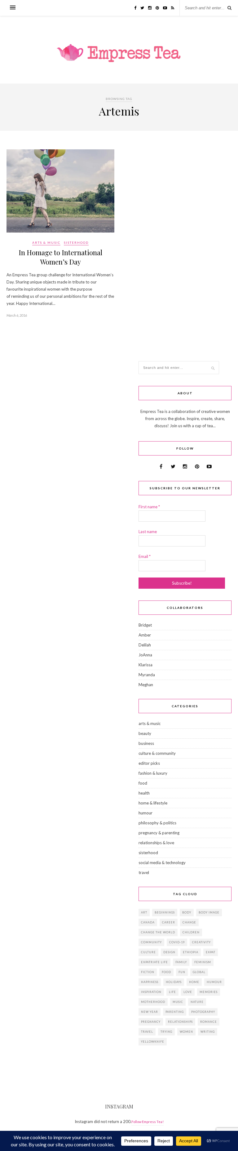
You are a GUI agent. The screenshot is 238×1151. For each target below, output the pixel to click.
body (186, 912)
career (168, 922)
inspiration (151, 992)
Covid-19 (177, 942)
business (146, 743)
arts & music (46, 242)
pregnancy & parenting (159, 832)
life (172, 992)
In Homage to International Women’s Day (60, 257)
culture (148, 952)
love (187, 992)
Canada (148, 922)
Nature (197, 1002)
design (169, 952)
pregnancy (151, 1021)
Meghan (146, 684)
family (181, 962)
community (151, 942)
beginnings (165, 912)
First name (149, 506)
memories (209, 992)
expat (210, 952)
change (189, 922)
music (178, 1002)
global (199, 972)
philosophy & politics (157, 822)
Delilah (145, 644)
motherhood (153, 1002)
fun (181, 972)
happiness (149, 982)
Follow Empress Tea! (147, 1122)
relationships (180, 1021)
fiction (147, 972)
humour (145, 812)
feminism (202, 962)
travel (144, 872)
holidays (174, 982)
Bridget (145, 625)
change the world (158, 932)
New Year (149, 1011)
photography (203, 1011)
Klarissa (145, 664)
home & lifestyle (153, 802)
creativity (201, 942)
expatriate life (154, 962)
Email (145, 556)
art (144, 912)
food (143, 783)
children (191, 932)
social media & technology (162, 862)
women (186, 1031)
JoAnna (145, 654)
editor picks (149, 763)
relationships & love (156, 842)
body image (209, 912)
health (144, 793)
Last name (148, 531)
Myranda (147, 674)
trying (166, 1031)
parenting (174, 1011)
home (194, 982)
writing (208, 1031)
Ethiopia (190, 952)
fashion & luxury (153, 773)
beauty (145, 733)
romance (208, 1021)
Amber (145, 634)
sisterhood (76, 242)
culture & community (157, 753)
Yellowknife (152, 1041)
